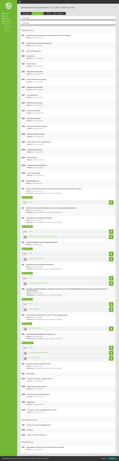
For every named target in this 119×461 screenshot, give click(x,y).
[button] (8, 18)
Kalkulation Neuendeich (34, 357)
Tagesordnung (37, 13)
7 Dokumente (25, 23)
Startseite (6, 13)
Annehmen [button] (112, 458)
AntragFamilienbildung (34, 309)
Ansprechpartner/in (8, 26)
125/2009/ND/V (27, 323)
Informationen (26, 13)
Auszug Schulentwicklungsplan (36, 258)
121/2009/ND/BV (28, 273)
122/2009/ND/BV (28, 226)
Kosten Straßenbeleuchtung (35, 328)
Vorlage (30, 202)
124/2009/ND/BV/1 (28, 343)
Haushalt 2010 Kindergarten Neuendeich (38, 282)
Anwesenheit (60, 13)
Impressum (6, 29)
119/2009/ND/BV (28, 299)
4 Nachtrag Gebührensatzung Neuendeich (38, 352)
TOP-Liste (49, 13)
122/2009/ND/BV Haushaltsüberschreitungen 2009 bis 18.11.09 (43, 236)
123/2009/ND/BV (28, 197)
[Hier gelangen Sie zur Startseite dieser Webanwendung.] (8, 6)
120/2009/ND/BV (28, 249)
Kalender (6, 16)
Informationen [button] (45, 458)
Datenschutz (7, 31)
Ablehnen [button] (103, 458)
